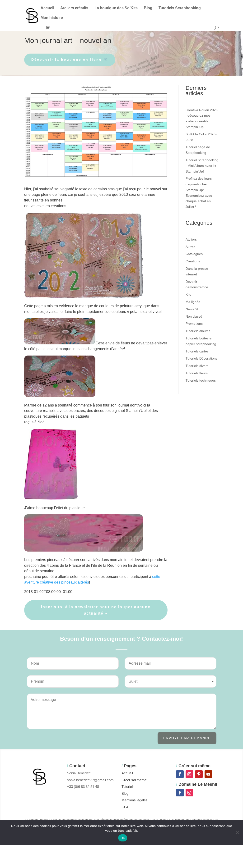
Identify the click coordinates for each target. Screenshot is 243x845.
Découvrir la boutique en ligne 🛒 (69, 59)
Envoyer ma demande (187, 738)
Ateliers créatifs (74, 8)
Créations (193, 261)
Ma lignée (193, 302)
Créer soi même (134, 780)
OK (123, 838)
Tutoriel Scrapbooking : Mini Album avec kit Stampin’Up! (202, 165)
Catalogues (194, 254)
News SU (192, 309)
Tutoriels (128, 787)
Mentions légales (135, 800)
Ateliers (191, 239)
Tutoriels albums (198, 331)
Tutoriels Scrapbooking (180, 8)
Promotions (194, 323)
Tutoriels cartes (197, 351)
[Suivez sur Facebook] (180, 774)
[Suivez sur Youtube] (208, 774)
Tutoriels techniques (201, 380)
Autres (190, 247)
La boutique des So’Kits (116, 8)
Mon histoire (52, 18)
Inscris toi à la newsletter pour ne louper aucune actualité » (95, 610)
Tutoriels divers (197, 366)
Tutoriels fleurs (197, 373)
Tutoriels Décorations (201, 358)
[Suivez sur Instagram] (189, 774)
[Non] (237, 832)
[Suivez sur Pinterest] (199, 774)
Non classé (194, 316)
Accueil (47, 8)
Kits (188, 294)
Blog (148, 8)
